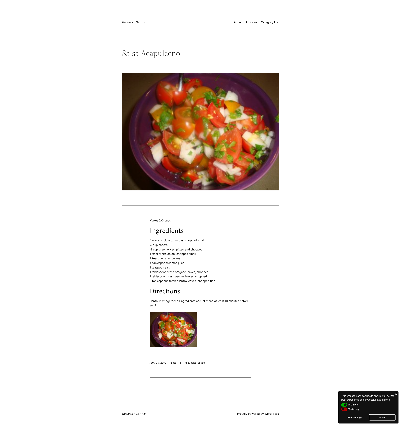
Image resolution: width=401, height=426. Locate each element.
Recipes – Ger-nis (134, 22)
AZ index (251, 22)
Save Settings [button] (354, 417)
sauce (201, 362)
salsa (193, 362)
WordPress (272, 413)
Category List (270, 22)
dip (187, 362)
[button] (344, 404)
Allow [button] (382, 417)
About (238, 22)
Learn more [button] (383, 399)
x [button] (396, 393)
